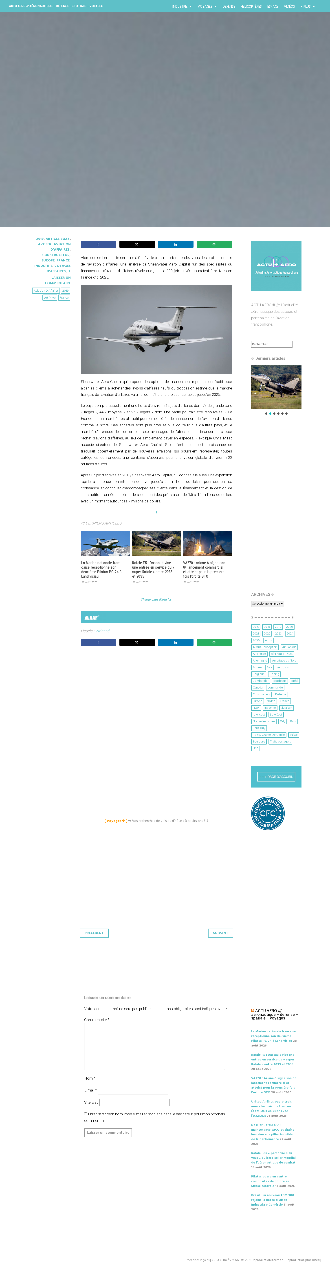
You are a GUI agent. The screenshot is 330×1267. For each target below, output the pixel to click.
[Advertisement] (157, 699)
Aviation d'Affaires (46, 290)
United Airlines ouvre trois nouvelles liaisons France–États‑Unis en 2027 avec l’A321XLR (271, 1108)
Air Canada (289, 647)
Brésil (294, 681)
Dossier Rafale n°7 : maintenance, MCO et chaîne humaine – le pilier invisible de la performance (272, 1132)
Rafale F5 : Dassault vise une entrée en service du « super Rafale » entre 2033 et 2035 (153, 569)
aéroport (283, 667)
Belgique (259, 674)
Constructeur (56, 255)
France (63, 260)
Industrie (179, 6)
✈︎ (69, 271)
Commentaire (96, 1019)
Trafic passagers (280, 741)
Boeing (274, 674)
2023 (278, 633)
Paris (293, 721)
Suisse (294, 735)
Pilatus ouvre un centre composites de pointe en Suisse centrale (270, 1181)
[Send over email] (214, 244)
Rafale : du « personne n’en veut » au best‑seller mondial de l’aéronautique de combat (273, 1158)
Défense (229, 6)
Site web (91, 1102)
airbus (268, 640)
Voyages (205, 6)
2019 (40, 239)
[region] (276, 390)
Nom (89, 1078)
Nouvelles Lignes (264, 721)
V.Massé (102, 631)
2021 (256, 633)
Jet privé (50, 297)
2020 (289, 627)
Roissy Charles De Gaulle (269, 735)
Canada (258, 687)
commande (275, 687)
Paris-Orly (259, 728)
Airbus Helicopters (265, 647)
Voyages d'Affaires (59, 268)
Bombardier (260, 681)
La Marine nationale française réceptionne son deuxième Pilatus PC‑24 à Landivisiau (101, 569)
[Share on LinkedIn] (176, 244)
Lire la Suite (45, 150)
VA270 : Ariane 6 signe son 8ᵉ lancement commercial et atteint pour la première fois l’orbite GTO (204, 569)
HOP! (256, 708)
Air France (259, 654)
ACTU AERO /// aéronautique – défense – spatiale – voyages (56, 6)
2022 (267, 633)
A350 (256, 640)
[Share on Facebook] (98, 244)
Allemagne (260, 660)
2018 (267, 627)
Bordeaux (279, 681)
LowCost (276, 714)
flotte (271, 701)
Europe (48, 260)
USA (255, 748)
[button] (276, 387)
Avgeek (45, 244)
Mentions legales (198, 1260)
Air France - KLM (282, 654)
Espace (272, 6)
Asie (269, 667)
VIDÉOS (289, 6)
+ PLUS (306, 6)
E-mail (90, 1090)
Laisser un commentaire (58, 280)
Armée (257, 667)
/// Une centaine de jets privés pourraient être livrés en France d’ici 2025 (161, 119)
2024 (290, 633)
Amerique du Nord (284, 660)
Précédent (94, 933)
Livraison (286, 708)
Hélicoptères (251, 6)
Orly (282, 721)
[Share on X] (137, 244)
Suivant (220, 933)
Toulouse (259, 741)
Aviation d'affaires (61, 247)
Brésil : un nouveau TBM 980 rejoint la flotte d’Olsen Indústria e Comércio (272, 1200)
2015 (256, 627)
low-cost (259, 714)
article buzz (58, 239)
